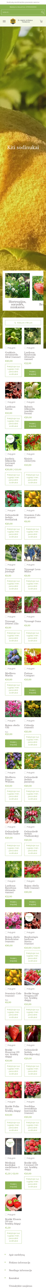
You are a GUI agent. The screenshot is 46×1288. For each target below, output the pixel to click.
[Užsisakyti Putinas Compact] (32, 656)
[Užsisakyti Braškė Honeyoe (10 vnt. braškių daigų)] (13, 1033)
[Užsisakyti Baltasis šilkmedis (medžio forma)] (32, 390)
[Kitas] (26, 315)
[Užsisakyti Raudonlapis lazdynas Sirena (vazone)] (32, 920)
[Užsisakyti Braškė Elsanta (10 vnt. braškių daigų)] (13, 1202)
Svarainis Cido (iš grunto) (32, 516)
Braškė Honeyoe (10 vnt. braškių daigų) (12, 1053)
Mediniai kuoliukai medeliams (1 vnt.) (12, 1166)
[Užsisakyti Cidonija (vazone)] (32, 709)
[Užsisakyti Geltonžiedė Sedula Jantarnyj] (32, 760)
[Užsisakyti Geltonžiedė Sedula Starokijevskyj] (32, 1033)
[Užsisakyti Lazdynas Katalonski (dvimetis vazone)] (32, 336)
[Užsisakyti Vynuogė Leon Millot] (32, 553)
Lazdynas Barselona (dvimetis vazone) (10, 889)
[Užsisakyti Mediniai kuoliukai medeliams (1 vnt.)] (13, 1146)
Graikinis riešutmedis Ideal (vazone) (13, 354)
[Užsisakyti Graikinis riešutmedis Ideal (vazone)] (13, 336)
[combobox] (21, 12)
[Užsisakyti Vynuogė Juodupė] (13, 553)
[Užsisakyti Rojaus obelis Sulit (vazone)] (32, 869)
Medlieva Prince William (10, 779)
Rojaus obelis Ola (12, 726)
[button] (41, 21)
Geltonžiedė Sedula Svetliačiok (12, 517)
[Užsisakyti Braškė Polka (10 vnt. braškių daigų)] (13, 1090)
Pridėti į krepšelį (32, 372)
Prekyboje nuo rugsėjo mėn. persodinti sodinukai (13, 370)
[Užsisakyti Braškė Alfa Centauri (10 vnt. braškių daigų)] (32, 1146)
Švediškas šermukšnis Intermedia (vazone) (30, 1109)
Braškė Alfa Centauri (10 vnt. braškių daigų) (31, 1166)
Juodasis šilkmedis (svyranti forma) (10, 462)
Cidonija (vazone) (29, 726)
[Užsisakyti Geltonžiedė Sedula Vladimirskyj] (32, 815)
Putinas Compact (29, 674)
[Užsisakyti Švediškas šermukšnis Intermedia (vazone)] (32, 1090)
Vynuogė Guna (32, 621)
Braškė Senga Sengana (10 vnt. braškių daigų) (31, 996)
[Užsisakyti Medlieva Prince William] (13, 760)
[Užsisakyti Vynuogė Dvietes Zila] (13, 605)
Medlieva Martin (10, 674)
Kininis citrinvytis (30, 459)
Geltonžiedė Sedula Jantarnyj (31, 779)
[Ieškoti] (43, 12)
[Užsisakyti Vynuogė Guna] (32, 605)
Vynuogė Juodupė (10, 570)
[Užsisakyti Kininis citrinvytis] (32, 442)
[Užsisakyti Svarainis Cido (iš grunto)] (32, 498)
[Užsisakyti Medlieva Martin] (13, 656)
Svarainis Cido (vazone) (13, 994)
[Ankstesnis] (20, 315)
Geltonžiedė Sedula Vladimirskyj (31, 833)
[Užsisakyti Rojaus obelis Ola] (13, 709)
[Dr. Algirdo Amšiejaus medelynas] (22, 21)
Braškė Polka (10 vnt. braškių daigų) (13, 1108)
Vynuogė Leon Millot (32, 570)
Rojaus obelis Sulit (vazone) (31, 886)
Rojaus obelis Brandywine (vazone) (12, 939)
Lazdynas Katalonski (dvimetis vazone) (30, 356)
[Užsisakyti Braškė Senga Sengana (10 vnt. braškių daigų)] (32, 977)
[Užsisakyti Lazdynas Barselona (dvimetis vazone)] (13, 869)
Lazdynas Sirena (10, 407)
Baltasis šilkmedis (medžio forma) (29, 410)
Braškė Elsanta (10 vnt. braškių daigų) (13, 1221)
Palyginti (11, 348)
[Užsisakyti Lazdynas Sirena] (13, 390)
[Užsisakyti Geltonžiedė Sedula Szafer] (13, 815)
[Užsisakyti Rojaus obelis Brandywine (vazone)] (13, 920)
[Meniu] (4, 21)
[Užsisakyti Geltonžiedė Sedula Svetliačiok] (13, 498)
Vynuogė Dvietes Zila (11, 622)
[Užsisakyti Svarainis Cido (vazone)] (13, 977)
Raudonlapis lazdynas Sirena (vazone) (31, 940)
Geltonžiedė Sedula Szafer (12, 832)
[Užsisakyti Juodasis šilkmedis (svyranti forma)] (13, 442)
